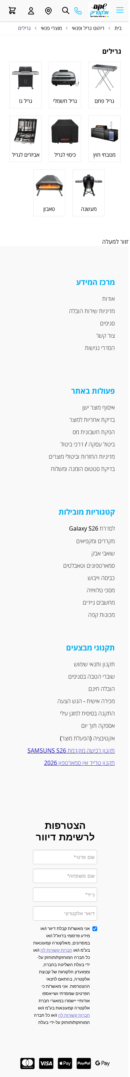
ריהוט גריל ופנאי (88, 28)
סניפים (107, 323)
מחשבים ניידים (99, 602)
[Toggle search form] (66, 10)
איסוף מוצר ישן (98, 407)
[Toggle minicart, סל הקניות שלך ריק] (12, 10)
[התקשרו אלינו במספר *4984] (78, 11)
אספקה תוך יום (98, 726)
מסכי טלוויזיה (101, 590)
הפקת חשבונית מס (94, 432)
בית (117, 28)
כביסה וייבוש (101, 578)
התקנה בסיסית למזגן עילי (87, 713)
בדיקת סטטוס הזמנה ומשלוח (83, 469)
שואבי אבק (103, 553)
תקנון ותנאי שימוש (94, 664)
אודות (108, 299)
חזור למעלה (116, 242)
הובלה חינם (101, 689)
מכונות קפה (101, 615)
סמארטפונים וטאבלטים (89, 566)
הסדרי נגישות (100, 348)
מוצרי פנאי (51, 28)
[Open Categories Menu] (120, 9)
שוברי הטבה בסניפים (91, 676)
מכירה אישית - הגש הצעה (85, 701)
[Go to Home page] (99, 11)
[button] (31, 11)
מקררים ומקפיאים (95, 541)
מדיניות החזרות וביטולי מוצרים (82, 456)
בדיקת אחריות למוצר (92, 420)
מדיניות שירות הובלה (92, 311)
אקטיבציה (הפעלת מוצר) (87, 738)
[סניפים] (48, 11)
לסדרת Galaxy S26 (92, 528)
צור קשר (105, 335)
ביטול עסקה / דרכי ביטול (88, 444)
